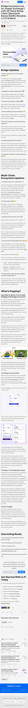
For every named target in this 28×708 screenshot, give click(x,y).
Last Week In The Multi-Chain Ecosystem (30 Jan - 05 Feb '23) (10, 648)
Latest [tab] (6, 639)
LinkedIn (17, 596)
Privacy (11, 698)
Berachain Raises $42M (8, 201)
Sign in (25, 2)
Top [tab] (2, 639)
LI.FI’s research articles (17, 42)
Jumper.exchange (13, 379)
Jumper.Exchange (5, 86)
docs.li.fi (20, 589)
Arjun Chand (9, 25)
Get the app (20, 701)
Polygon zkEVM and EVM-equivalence (12, 543)
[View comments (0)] (7, 30)
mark (15, 25)
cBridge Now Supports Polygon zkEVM (12, 91)
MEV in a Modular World (8, 546)
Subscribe (20, 2)
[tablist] (7, 622)
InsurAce (14, 79)
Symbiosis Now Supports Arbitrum (11, 101)
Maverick (6, 267)
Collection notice (21, 698)
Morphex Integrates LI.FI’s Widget (11, 140)
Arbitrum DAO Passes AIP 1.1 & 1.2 (11, 217)
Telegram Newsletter (14, 594)
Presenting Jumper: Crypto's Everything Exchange (9, 670)
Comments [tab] (4, 622)
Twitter (8, 44)
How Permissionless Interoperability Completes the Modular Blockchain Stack (14, 550)
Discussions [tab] (11, 639)
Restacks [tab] (10, 622)
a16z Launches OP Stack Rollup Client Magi (13, 241)
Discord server (15, 591)
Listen (25, 26)
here (12, 118)
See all (4, 679)
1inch (5, 263)
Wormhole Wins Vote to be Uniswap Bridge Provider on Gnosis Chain (13, 274)
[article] (14, 648)
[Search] (25, 639)
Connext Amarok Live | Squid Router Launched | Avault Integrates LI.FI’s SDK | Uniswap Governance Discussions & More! (10, 644)
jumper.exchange (5, 603)
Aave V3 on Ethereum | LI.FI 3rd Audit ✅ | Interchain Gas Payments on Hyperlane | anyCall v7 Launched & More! (10, 657)
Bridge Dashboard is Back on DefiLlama (12, 111)
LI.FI (18, 79)
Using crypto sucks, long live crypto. (9, 672)
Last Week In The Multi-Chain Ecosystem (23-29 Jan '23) (10, 661)
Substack (14, 598)
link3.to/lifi (19, 586)
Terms (15, 698)
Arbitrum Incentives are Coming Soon (12, 182)
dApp (2, 106)
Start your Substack (10, 701)
